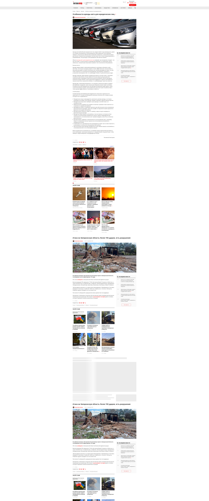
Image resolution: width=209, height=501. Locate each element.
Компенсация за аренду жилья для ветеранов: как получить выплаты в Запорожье (79, 203)
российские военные (93, 305)
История (123, 8)
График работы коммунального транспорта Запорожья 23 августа (108, 327)
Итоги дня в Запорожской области (78, 348)
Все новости (126, 81)
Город (82, 8)
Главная (75, 8)
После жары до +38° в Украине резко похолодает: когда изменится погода (107, 203)
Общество (107, 8)
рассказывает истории (99, 296)
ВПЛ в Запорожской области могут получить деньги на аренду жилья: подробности (79, 227)
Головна (74, 11)
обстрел (87, 305)
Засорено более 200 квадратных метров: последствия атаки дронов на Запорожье (93, 349)
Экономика (98, 8)
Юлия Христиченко (79, 240)
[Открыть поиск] (135, 7)
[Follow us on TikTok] (134, 3)
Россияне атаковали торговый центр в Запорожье (92, 327)
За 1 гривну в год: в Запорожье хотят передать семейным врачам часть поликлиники (92, 204)
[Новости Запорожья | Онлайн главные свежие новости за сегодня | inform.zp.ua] (77, 3)
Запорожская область (80, 305)
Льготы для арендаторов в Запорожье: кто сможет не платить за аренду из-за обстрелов (108, 227)
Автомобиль (75, 144)
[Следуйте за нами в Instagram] (129, 3)
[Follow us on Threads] (135, 3)
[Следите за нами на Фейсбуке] (127, 3)
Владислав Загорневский (80, 17)
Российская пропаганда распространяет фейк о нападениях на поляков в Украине (79, 327)
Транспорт (82, 11)
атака (74, 305)
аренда (80, 144)
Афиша (130, 8)
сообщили (79, 279)
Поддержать (133, 4)
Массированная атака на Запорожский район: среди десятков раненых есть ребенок (108, 349)
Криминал (115, 8)
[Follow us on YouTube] (132, 3)
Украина (84, 144)
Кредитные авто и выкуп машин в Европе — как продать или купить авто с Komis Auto (93, 227)
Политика (89, 8)
